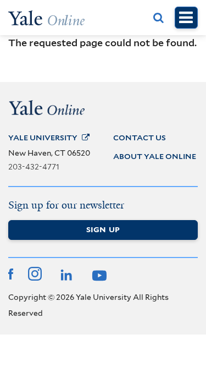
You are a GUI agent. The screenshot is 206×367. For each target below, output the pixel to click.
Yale (42, 137)
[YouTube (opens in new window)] (98, 273)
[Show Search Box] (158, 18)
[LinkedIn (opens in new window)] (65, 273)
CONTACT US (139, 137)
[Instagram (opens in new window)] (35, 272)
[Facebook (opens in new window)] (10, 272)
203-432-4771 (33, 166)
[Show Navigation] (186, 18)
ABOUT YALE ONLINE (154, 156)
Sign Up (102, 229)
